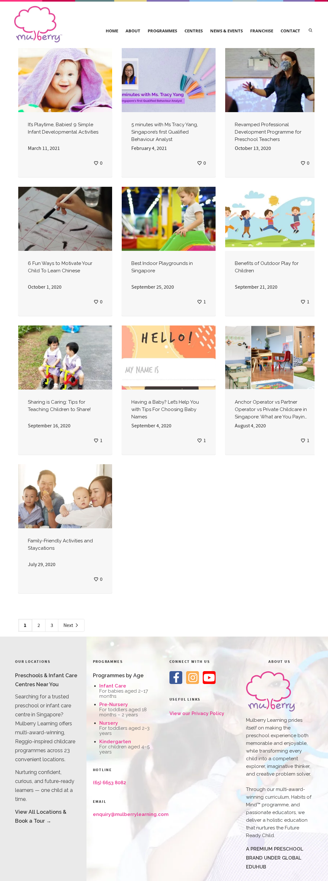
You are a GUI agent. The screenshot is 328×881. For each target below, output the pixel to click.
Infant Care (112, 686)
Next (68, 625)
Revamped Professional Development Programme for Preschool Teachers (268, 132)
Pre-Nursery (113, 704)
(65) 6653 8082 (109, 783)
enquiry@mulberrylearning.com (130, 814)
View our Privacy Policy (196, 713)
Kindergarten (115, 742)
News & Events (226, 31)
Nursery (108, 723)
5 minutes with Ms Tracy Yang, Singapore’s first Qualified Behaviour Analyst (164, 132)
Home (112, 31)
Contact (290, 31)
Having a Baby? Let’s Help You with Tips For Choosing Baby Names (165, 409)
